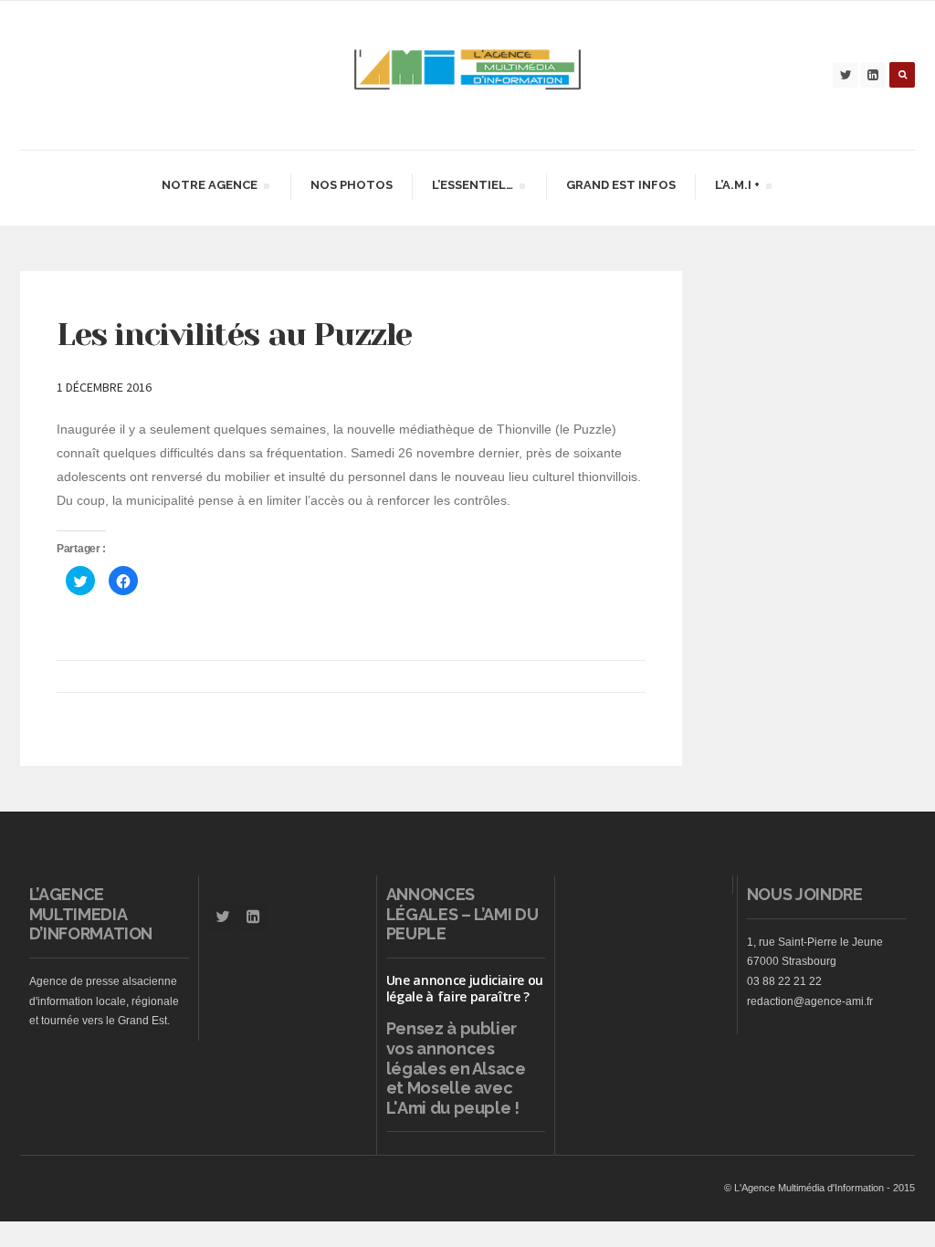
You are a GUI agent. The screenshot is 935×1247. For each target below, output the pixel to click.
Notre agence (209, 187)
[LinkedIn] (873, 75)
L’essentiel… (472, 187)
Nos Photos (351, 185)
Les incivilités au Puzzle (234, 334)
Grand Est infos (621, 185)
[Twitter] (845, 75)
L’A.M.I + (737, 187)
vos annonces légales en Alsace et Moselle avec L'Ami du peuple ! (456, 1078)
